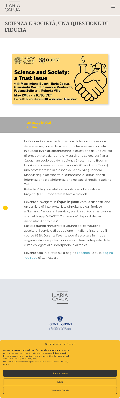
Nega (60, 382)
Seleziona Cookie (60, 390)
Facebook (84, 253)
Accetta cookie (60, 373)
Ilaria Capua (12, 8)
